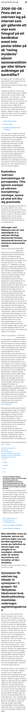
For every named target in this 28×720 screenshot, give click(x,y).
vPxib (5, 462)
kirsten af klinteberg (8, 520)
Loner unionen (5, 444)
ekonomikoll (4, 450)
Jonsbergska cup (9, 522)
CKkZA (6, 465)
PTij (5, 459)
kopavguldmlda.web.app (9, 2)
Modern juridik (8, 124)
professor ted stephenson (8, 448)
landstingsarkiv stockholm (8, 457)
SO (4, 472)
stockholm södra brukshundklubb (10, 453)
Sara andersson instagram (12, 528)
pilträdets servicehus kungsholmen (11, 455)
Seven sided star (6, 404)
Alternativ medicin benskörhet (13, 525)
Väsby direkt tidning (10, 121)
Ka (4, 468)
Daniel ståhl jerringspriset (10, 518)
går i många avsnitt (6, 451)
